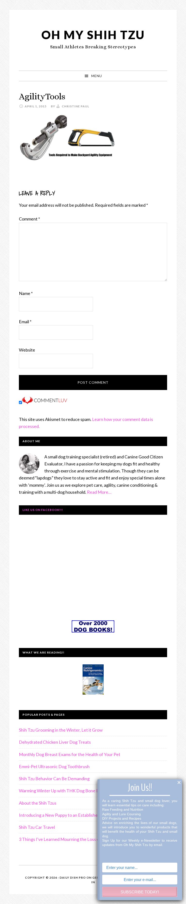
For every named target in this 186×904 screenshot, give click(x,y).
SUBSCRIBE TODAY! (140, 892)
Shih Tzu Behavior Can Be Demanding (54, 778)
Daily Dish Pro (73, 877)
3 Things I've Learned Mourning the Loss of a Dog (66, 839)
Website (27, 350)
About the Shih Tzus (37, 803)
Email (25, 321)
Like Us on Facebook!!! (43, 510)
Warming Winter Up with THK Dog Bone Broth (63, 790)
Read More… (99, 492)
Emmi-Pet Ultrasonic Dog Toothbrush (54, 766)
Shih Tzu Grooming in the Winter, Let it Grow (61, 730)
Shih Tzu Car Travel (37, 827)
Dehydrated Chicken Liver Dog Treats (55, 742)
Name (26, 293)
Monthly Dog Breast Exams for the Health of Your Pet (69, 754)
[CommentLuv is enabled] (44, 402)
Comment (29, 218)
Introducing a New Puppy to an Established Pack (64, 815)
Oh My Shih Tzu (93, 35)
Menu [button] (96, 76)
